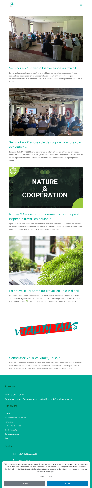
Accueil (7, 414)
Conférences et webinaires (15, 418)
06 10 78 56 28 (24, 460)
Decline (25, 483)
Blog (6, 438)
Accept (67, 483)
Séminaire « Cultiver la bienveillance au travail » (43, 68)
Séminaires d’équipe (13, 426)
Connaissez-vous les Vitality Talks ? (34, 358)
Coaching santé (11, 430)
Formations (9, 422)
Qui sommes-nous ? (12, 434)
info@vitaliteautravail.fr (28, 454)
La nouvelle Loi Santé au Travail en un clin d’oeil (44, 291)
